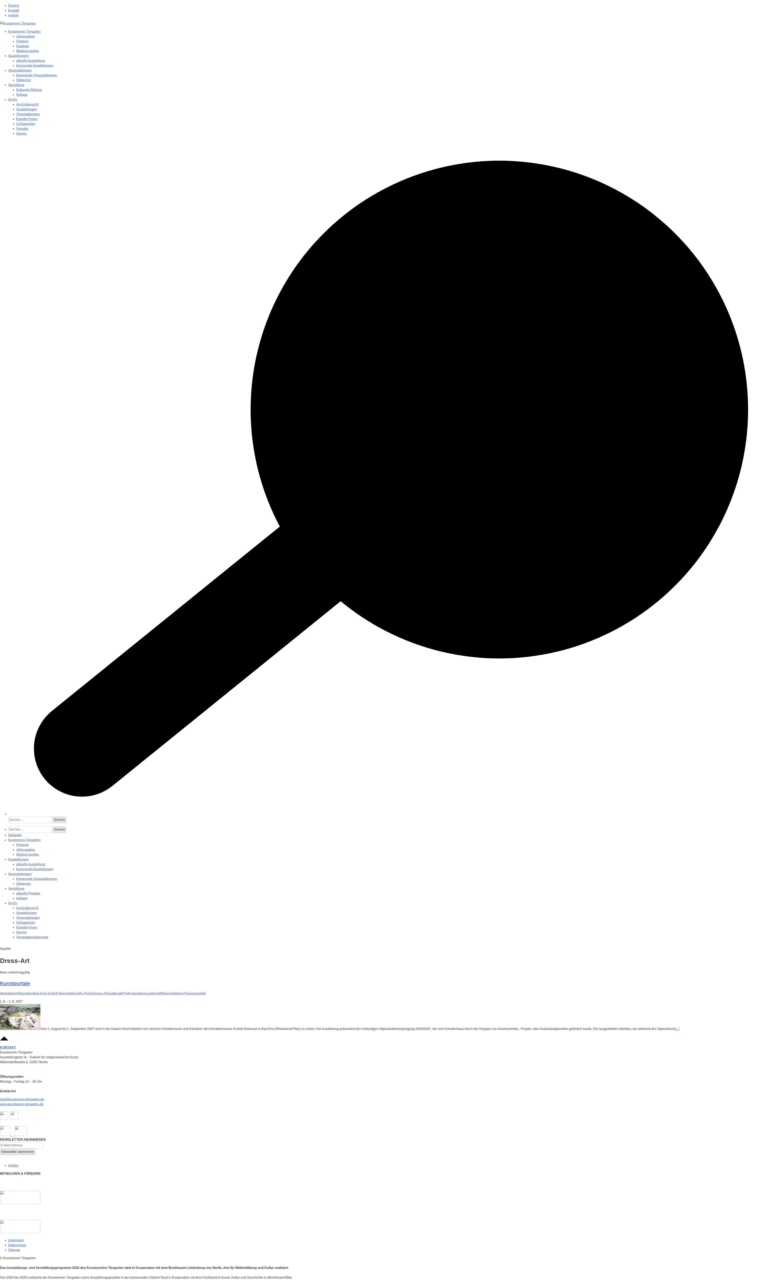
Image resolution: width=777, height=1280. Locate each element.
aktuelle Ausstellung (30, 60)
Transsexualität (195, 993)
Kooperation (136, 993)
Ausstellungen (18, 56)
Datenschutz (17, 1245)
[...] (677, 1029)
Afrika (20, 993)
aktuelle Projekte (28, 893)
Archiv (12, 99)
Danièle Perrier (83, 993)
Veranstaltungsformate (32, 937)
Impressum (16, 1240)
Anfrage (22, 94)
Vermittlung (16, 85)
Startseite (15, 835)
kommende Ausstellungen (34, 65)
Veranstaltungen (20, 70)
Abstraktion (8, 993)
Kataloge (22, 46)
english (13, 15)
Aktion (29, 993)
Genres (21, 133)
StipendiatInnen (172, 993)
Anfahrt (13, 1165)
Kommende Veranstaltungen (36, 75)
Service (13, 5)
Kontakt (13, 10)
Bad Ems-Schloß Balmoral (53, 993)
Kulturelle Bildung (29, 90)
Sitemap (14, 1250)
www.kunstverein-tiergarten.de (22, 1104)
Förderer (22, 41)
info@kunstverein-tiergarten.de (22, 1099)
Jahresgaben (25, 36)
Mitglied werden (27, 51)
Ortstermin (23, 80)
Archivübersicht (27, 104)
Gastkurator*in (117, 993)
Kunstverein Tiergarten (24, 31)
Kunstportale (15, 983)
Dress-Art (100, 993)
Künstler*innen (26, 119)
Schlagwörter (25, 124)
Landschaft (153, 993)
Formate (22, 128)
